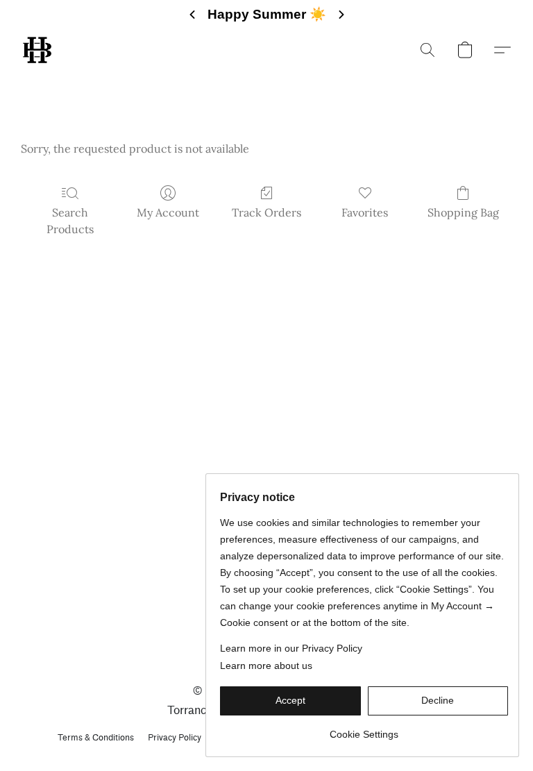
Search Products (70, 220)
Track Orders (266, 212)
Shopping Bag (463, 212)
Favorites (364, 212)
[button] (37, 50)
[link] (364, 729)
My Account (168, 212)
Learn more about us (266, 665)
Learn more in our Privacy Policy (291, 648)
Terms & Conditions (96, 737)
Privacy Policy (174, 737)
